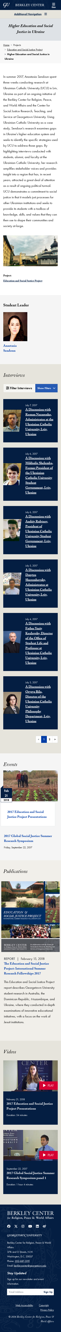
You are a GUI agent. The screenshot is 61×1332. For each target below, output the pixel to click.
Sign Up (48, 1292)
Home (6, 45)
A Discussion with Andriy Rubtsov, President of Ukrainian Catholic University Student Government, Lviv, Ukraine (38, 531)
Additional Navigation (28, 14)
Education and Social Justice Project (24, 49)
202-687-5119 (22, 1261)
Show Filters (44, 388)
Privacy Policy (47, 1310)
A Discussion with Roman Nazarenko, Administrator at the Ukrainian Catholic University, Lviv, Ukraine (39, 422)
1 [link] (44, 739)
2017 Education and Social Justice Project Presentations (27, 815)
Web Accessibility (24, 1305)
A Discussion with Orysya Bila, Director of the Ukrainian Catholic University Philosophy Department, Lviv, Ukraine (38, 704)
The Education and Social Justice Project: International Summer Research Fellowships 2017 (26, 969)
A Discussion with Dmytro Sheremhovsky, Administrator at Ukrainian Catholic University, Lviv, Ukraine (38, 585)
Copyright (44, 1305)
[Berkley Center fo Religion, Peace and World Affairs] (30, 1215)
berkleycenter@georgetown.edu (30, 1265)
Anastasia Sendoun (10, 348)
